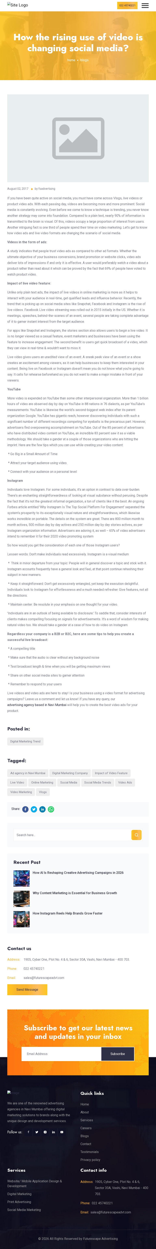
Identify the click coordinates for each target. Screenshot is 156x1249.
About (84, 1112)
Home (84, 1104)
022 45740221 (127, 5)
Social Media (68, 782)
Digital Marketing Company (70, 773)
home (71, 60)
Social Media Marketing (24, 1210)
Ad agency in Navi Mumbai (27, 773)
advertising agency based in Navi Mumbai (36, 705)
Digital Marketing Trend (25, 741)
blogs (84, 60)
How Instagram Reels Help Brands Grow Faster (68, 913)
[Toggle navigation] (145, 5)
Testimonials (89, 1152)
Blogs (84, 1136)
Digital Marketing (19, 1194)
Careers (86, 1128)
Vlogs (43, 792)
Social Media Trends (97, 782)
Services (86, 1120)
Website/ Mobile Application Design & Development (34, 1183)
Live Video (17, 782)
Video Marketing (21, 792)
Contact (85, 1144)
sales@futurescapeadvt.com (44, 978)
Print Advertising (19, 1202)
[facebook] (25, 809)
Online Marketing (42, 782)
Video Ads (125, 782)
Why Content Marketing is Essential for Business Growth (75, 893)
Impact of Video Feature (111, 773)
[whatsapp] (51, 809)
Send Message (27, 990)
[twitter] (34, 809)
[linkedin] (42, 809)
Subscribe (117, 1054)
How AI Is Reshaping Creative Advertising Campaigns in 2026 (78, 873)
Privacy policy (90, 1160)
